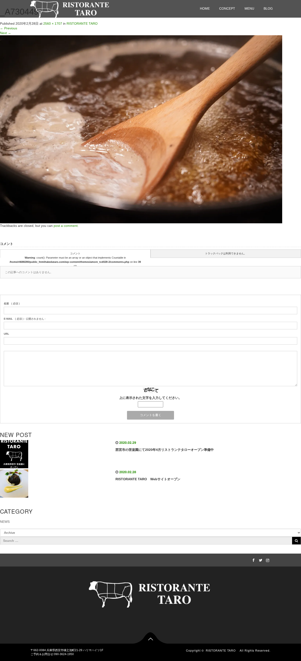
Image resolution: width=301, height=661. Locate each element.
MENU (249, 8)
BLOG (268, 8)
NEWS (5, 521)
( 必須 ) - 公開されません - (25, 318)
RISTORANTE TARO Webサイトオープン (147, 479)
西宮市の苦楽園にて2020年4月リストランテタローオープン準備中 (164, 450)
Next (5, 33)
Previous (8, 28)
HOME (205, 8)
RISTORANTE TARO (222, 650)
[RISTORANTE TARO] (70, 8)
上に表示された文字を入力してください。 (150, 398)
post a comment (66, 226)
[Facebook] (252, 559)
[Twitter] (259, 559)
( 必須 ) (12, 303)
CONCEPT (227, 8)
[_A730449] (141, 129)
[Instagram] (266, 559)
